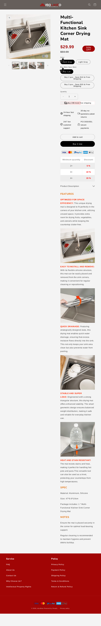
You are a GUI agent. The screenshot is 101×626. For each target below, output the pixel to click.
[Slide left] (9, 65)
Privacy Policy (57, 564)
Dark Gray (67, 62)
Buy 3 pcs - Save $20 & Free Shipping (77, 85)
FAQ (8, 564)
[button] (5, 4)
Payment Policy (58, 570)
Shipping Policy (58, 576)
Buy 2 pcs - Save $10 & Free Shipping (77, 78)
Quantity (63, 92)
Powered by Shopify (51, 608)
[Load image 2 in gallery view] (24, 65)
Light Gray (83, 62)
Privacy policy (65, 608)
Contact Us (11, 576)
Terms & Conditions (60, 581)
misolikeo (40, 608)
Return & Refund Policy (62, 587)
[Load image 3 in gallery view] (32, 65)
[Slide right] (47, 65)
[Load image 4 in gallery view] (40, 65)
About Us (10, 570)
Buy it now (77, 144)
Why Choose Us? (14, 581)
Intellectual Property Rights (18, 587)
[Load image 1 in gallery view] (15, 65)
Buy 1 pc (67, 72)
